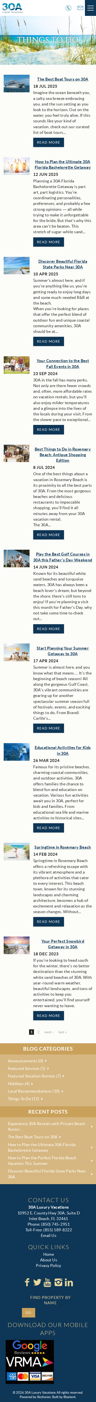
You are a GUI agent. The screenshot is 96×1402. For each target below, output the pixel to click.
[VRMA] (30, 1362)
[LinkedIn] (69, 1282)
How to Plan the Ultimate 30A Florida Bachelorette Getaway (42, 1147)
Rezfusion (44, 1397)
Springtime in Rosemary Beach (62, 847)
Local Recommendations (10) (34, 1091)
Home (48, 1254)
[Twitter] (37, 1282)
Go (29, 1313)
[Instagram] (58, 1282)
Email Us (49, 1235)
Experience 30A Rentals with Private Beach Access (46, 1126)
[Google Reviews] (30, 1347)
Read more (48, 142)
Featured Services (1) (27, 1068)
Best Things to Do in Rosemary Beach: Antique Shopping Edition (63, 455)
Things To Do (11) (23, 1098)
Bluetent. (70, 1397)
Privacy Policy (48, 1265)
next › (49, 1032)
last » (62, 1032)
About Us (48, 1260)
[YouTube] (48, 1282)
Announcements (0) (25, 1061)
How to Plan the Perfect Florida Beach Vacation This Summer (42, 1161)
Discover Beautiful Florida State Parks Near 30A (47, 1174)
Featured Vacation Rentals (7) (34, 1076)
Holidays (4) (19, 1083)
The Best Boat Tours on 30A (62, 79)
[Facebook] (27, 1282)
